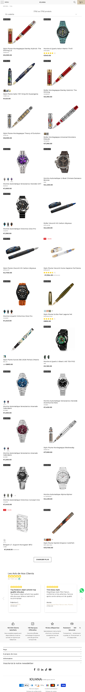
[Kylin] (45, 539)
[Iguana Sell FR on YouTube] (50, 669)
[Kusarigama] (4, 90)
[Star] (7, 90)
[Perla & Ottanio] (4, 356)
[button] (49, 53)
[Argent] (4, 540)
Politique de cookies (51, 691)
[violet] (11, 179)
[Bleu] (8, 179)
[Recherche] (74, 2)
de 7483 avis (12, 579)
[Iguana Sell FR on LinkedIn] (42, 669)
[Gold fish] (47, 539)
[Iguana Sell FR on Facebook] (34, 669)
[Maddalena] (47, 310)
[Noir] (4, 179)
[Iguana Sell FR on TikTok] (46, 669)
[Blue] (45, 310)
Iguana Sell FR (51, 679)
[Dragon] (49, 539)
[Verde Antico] (49, 310)
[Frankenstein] (45, 133)
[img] (43, 576)
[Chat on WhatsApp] (82, 591)
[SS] (48, 357)
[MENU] (1, 2)
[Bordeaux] (8, 402)
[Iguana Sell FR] (42, 2)
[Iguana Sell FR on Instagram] (38, 669)
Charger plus (42, 560)
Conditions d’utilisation (51, 688)
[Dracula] (47, 133)
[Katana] (9, 90)
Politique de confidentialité (33, 691)
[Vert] (8, 495)
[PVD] (45, 357)
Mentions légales (34, 688)
